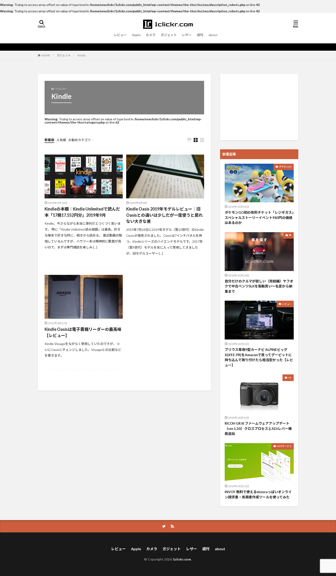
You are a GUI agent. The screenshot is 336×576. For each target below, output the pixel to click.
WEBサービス (284, 446)
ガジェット (169, 35)
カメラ (150, 35)
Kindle (81, 55)
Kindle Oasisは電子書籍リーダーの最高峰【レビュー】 (83, 332)
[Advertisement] (259, 107)
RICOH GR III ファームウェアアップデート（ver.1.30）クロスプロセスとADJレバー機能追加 (258, 428)
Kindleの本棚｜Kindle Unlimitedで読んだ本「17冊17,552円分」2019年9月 (82, 212)
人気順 (61, 140)
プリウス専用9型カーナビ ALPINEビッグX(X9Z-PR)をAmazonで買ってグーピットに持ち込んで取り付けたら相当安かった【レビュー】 (259, 357)
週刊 (200, 35)
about (213, 35)
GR (289, 377)
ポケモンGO (285, 166)
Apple (136, 35)
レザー (187, 35)
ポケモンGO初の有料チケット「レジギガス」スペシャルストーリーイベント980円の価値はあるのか (259, 217)
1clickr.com (182, 559)
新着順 (49, 140)
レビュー (120, 35)
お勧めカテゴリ (79, 140)
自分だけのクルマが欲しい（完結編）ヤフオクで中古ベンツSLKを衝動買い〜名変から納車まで (259, 286)
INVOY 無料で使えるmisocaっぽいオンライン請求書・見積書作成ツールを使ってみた (258, 494)
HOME (46, 55)
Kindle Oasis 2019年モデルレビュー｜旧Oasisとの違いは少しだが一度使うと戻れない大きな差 (164, 215)
